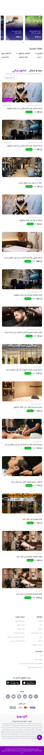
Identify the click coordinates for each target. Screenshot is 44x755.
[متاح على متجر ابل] (29, 682)
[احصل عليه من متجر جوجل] (13, 682)
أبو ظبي (40, 640)
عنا (41, 655)
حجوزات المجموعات (19, 633)
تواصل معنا (38, 659)
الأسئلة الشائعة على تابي (17, 640)
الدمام (40, 629)
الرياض (40, 621)
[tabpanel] (33, 27)
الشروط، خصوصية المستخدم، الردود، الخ (30, 663)
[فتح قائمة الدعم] (39, 737)
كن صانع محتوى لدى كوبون (16, 637)
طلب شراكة (21, 629)
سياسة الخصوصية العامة (34, 667)
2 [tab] (21, 42)
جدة (41, 625)
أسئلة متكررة (21, 625)
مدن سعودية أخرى (36, 633)
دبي (41, 637)
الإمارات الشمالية (37, 644)
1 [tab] (23, 42)
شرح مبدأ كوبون (20, 621)
